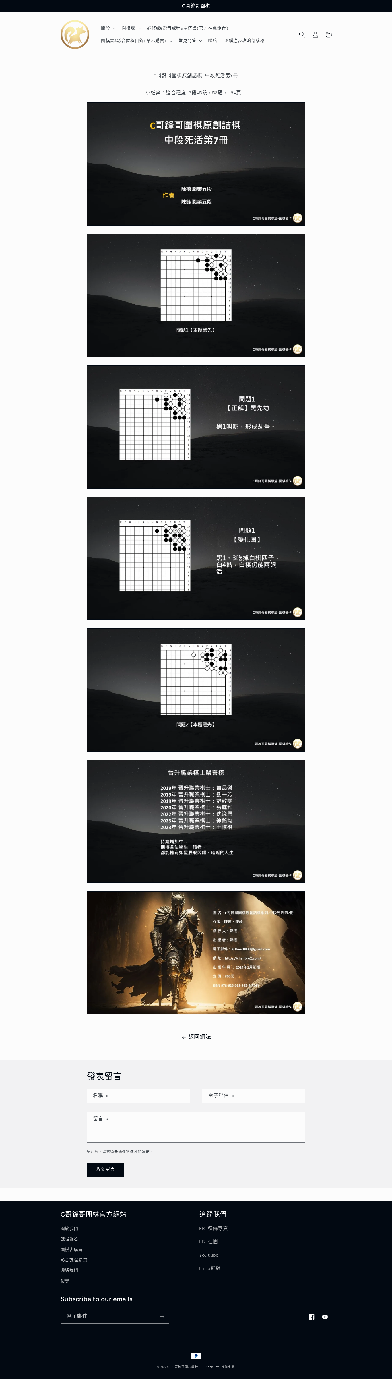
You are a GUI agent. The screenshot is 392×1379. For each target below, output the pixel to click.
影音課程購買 (74, 1260)
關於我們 (70, 1228)
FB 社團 (208, 1241)
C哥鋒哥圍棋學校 (185, 1367)
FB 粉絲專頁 (213, 1228)
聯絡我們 (70, 1270)
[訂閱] (161, 1317)
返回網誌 (200, 1037)
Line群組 (210, 1268)
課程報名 (70, 1239)
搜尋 (65, 1281)
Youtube (209, 1255)
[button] (107, 28)
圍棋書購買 (72, 1249)
